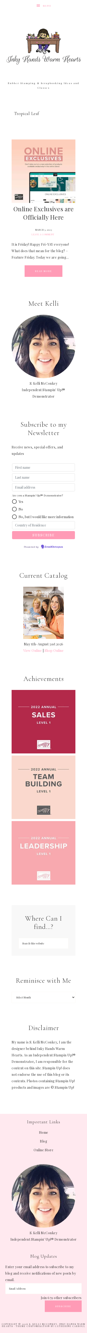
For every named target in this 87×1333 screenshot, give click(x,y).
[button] (14, 501)
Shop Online (54, 650)
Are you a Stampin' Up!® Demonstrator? (37, 495)
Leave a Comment (43, 234)
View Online (32, 650)
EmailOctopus (54, 547)
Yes (21, 501)
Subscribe (63, 1306)
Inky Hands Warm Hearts (43, 46)
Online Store (43, 1150)
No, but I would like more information (46, 517)
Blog (43, 1141)
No (21, 509)
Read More (43, 271)
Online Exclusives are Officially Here (43, 213)
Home (43, 1132)
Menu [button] (47, 5)
